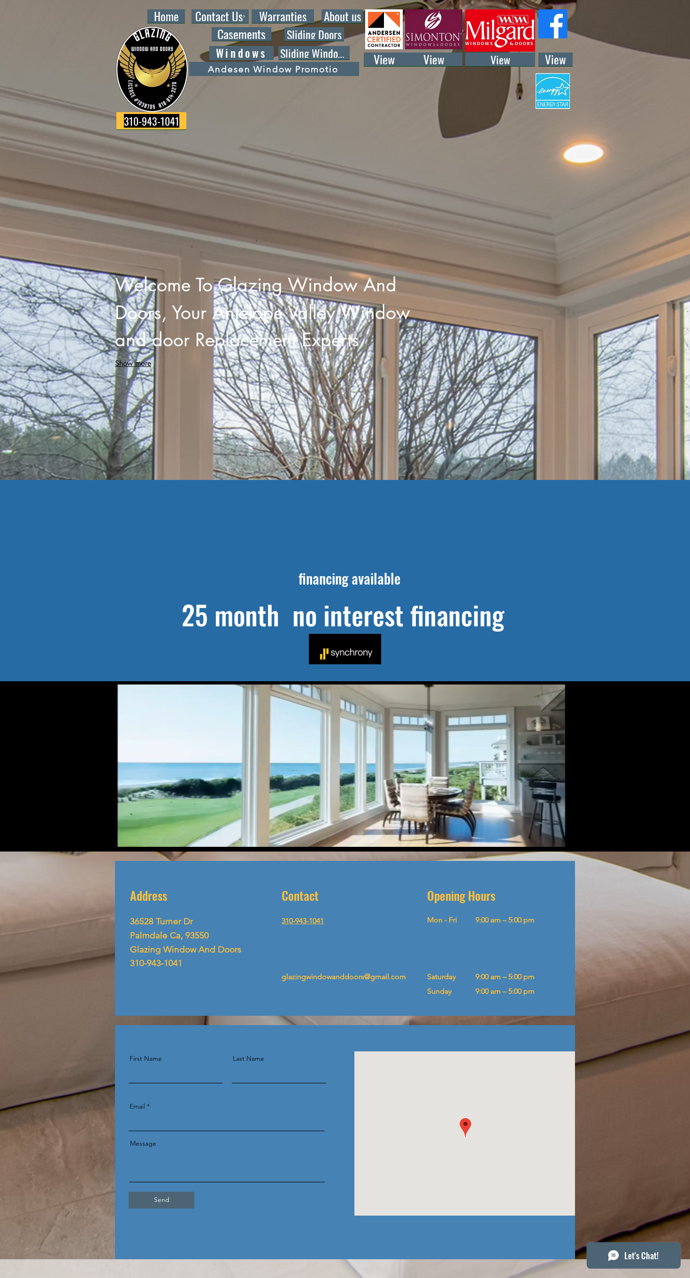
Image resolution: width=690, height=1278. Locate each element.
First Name (146, 1058)
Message (143, 1143)
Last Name (248, 1058)
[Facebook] (552, 23)
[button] (557, 836)
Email (137, 1106)
